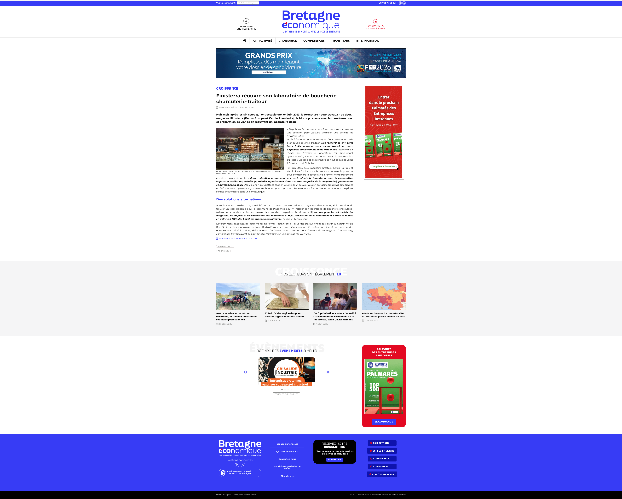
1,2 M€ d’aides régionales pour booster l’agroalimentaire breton (284, 315)
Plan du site (287, 476)
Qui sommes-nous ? (287, 451)
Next (328, 372)
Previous (245, 372)
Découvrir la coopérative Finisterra (238, 238)
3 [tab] (288, 389)
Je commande (384, 421)
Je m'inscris (335, 459)
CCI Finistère (380, 466)
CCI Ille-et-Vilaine (383, 451)
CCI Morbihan (381, 458)
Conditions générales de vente (287, 467)
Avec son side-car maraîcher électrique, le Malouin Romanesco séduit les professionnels (236, 316)
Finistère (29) (223, 251)
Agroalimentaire (225, 246)
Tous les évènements (286, 394)
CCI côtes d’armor (383, 474)
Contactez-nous (287, 459)
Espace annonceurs (287, 444)
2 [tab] (285, 389)
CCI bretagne (381, 443)
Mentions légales (223, 495)
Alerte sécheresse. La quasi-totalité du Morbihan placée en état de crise (383, 315)
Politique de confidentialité (244, 495)
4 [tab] (291, 389)
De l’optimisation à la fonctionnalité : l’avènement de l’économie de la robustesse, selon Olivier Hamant (334, 316)
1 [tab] (281, 389)
